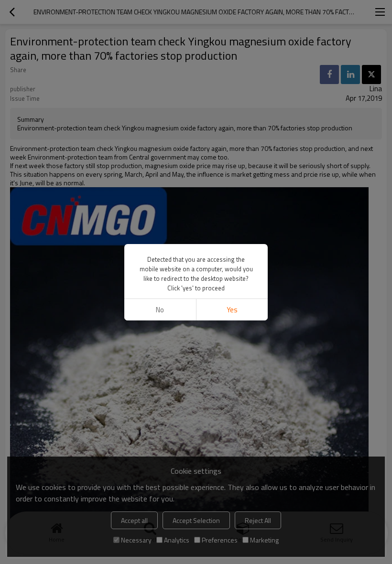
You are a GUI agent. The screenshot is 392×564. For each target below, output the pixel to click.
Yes (232, 309)
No (160, 309)
